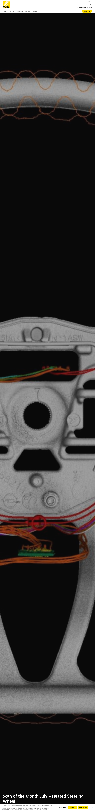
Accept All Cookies (83, 807)
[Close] (92, 807)
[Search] (90, 4)
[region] (47, 808)
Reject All (72, 807)
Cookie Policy (43, 809)
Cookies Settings (62, 807)
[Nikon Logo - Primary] (6, 4)
